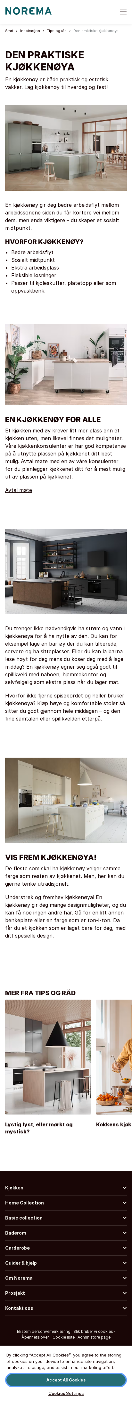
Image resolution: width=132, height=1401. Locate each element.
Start (9, 30)
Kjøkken (14, 1187)
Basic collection (24, 1217)
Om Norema (19, 1278)
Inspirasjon (30, 30)
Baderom (15, 1233)
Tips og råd (57, 30)
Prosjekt (15, 1293)
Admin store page (94, 1337)
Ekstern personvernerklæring (43, 1331)
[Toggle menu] (123, 11)
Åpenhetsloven (35, 1337)
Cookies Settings (66, 1393)
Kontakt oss (19, 1308)
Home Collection (24, 1202)
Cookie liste (64, 1337)
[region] (66, 1373)
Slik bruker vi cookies (93, 1331)
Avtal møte (18, 490)
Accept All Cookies (65, 1379)
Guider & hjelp (21, 1263)
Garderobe (17, 1248)
